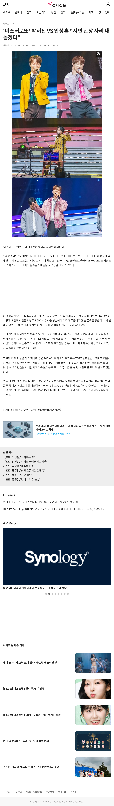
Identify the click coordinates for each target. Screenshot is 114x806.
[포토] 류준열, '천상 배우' (18, 475)
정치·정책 (104, 12)
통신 (53, 12)
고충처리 (50, 791)
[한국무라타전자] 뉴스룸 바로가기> (53, 433)
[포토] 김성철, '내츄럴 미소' (20, 466)
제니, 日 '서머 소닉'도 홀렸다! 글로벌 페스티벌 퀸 (30, 662)
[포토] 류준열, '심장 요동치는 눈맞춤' (25, 470)
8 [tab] (68, 594)
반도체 (18, 12)
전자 (29, 12)
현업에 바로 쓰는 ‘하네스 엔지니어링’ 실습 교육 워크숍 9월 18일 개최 (40, 502)
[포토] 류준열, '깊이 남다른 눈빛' (22, 479)
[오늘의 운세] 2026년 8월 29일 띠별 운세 (26, 741)
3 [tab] (52, 594)
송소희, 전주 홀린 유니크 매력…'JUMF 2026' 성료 (31, 767)
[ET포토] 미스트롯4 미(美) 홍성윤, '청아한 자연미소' (32, 715)
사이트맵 (62, 791)
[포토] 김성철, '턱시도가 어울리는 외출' (26, 461)
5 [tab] (58, 594)
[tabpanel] (57, 559)
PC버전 (73, 791)
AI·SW (6, 12)
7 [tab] (65, 594)
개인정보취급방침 (34, 791)
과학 (91, 12)
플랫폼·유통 (77, 12)
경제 (63, 12)
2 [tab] (49, 594)
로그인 (7, 791)
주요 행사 (9, 523)
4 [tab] (55, 594)
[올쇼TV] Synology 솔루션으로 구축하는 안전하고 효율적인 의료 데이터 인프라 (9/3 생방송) (53, 509)
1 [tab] (46, 594)
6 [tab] (61, 594)
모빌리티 (41, 12)
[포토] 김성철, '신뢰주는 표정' (21, 457)
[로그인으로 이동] (108, 4)
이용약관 (18, 791)
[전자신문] (57, 4)
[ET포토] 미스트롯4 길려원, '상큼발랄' (24, 688)
